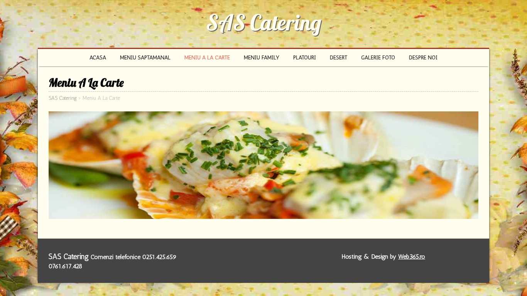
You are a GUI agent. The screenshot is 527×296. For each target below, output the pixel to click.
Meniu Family (261, 57)
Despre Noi (423, 57)
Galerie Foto (378, 57)
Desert (338, 57)
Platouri (304, 57)
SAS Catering (263, 22)
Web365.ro (411, 256)
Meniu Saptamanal (145, 57)
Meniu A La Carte (207, 57)
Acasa (98, 57)
